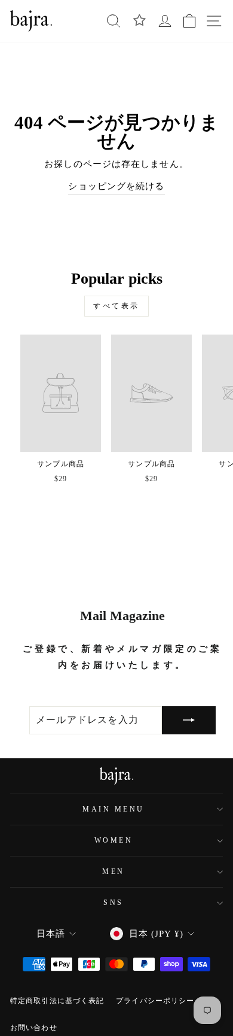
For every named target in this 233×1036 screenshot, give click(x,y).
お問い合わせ (33, 1027)
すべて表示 (116, 306)
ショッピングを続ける (116, 186)
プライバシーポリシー (155, 1000)
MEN (113, 872)
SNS (113, 903)
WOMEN (113, 840)
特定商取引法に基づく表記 (57, 1000)
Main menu (113, 809)
